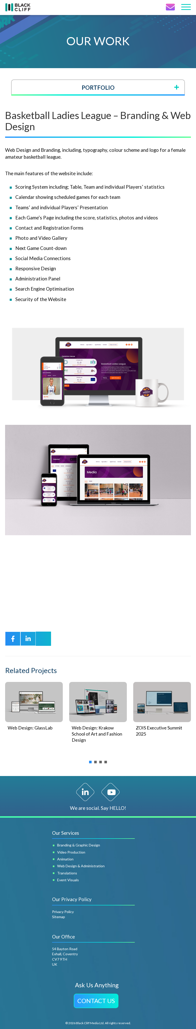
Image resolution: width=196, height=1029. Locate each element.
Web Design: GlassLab (30, 727)
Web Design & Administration (81, 866)
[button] (96, 1001)
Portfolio (98, 87)
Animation (65, 859)
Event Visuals (68, 880)
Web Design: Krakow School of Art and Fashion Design (97, 734)
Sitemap (58, 917)
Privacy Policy (63, 911)
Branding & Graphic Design (78, 845)
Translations (67, 873)
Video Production (71, 852)
